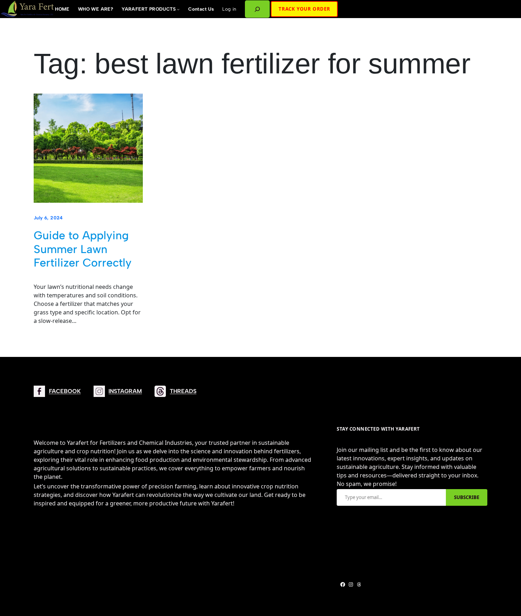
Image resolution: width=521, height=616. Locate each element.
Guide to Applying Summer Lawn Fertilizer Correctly (82, 249)
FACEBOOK (65, 391)
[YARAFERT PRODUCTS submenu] (178, 9)
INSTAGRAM (125, 391)
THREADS (183, 391)
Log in (229, 9)
